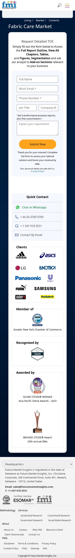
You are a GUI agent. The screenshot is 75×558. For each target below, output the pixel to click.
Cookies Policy (10, 548)
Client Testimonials (14, 534)
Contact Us (34, 534)
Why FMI (37, 529)
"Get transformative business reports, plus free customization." (36, 117)
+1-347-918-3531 (17, 490)
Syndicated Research (31, 515)
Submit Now (38, 144)
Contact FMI (23, 9)
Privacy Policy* (37, 171)
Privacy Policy (49, 543)
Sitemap (35, 548)
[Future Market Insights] (9, 5)
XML (45, 548)
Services (23, 510)
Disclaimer (9, 543)
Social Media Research (59, 520)
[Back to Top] (66, 528)
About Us (9, 529)
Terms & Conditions (28, 543)
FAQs (24, 548)
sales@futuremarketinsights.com (33, 486)
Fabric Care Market (30, 26)
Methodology (7, 510)
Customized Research (59, 515)
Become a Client (54, 529)
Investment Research (32, 520)
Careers (23, 529)
